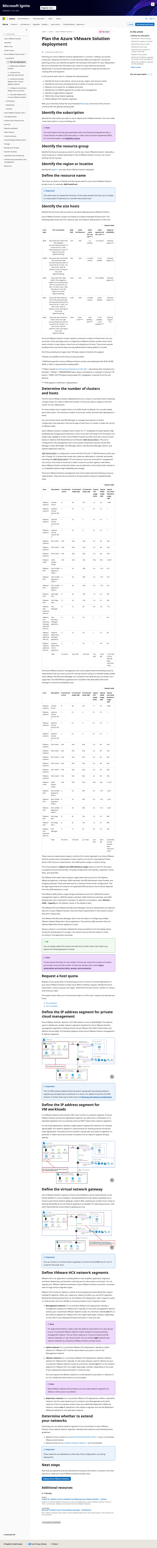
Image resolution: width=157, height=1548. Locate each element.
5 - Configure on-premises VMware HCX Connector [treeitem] (17, 89)
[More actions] (113, 31)
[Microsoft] (4, 18)
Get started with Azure (144, 24)
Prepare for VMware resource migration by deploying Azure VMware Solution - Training (74, 1499)
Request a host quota (139, 54)
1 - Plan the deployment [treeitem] (16, 62)
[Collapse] (26, 30)
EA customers (51, 1003)
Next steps (84, 103)
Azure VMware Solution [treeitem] (12, 39)
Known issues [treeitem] (9, 50)
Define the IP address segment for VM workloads (142, 63)
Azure (51, 32)
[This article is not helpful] (151, 74)
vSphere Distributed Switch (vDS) (82, 1437)
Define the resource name (140, 44)
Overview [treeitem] (7, 43)
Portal (131, 24)
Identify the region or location (142, 41)
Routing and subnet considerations (97, 1097)
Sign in (151, 18)
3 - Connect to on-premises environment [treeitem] (16, 73)
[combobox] (15, 34)
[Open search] (146, 19)
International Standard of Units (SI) (72, 369)
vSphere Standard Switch (75, 1443)
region (54, 169)
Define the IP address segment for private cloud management (142, 58)
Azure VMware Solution (64, 32)
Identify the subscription (140, 36)
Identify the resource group (141, 38)
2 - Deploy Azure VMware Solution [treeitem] (17, 67)
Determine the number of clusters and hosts (140, 51)
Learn (44, 32)
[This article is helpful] (149, 74)
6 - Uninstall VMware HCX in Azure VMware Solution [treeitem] (17, 96)
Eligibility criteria (72, 138)
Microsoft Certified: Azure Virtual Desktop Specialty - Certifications (66, 1510)
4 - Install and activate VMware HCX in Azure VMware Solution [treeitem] (16, 81)
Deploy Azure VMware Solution (56, 1479)
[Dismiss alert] (152, 4)
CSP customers (52, 1006)
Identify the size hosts (139, 47)
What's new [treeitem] (8, 46)
